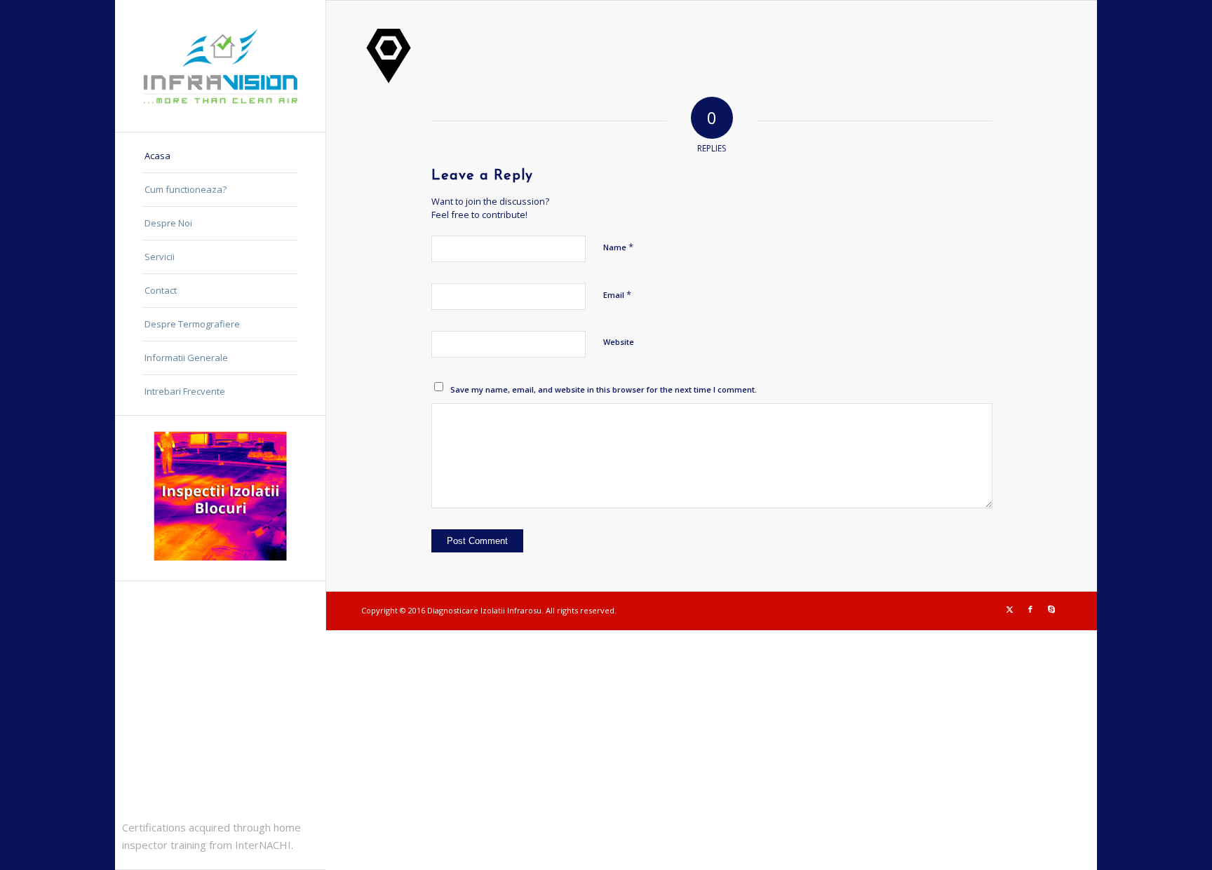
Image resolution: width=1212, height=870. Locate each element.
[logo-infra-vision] (220, 66)
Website (618, 342)
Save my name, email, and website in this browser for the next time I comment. (603, 389)
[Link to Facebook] (1030, 609)
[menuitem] (220, 156)
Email (617, 294)
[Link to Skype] (1051, 609)
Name (618, 246)
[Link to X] (1009, 609)
